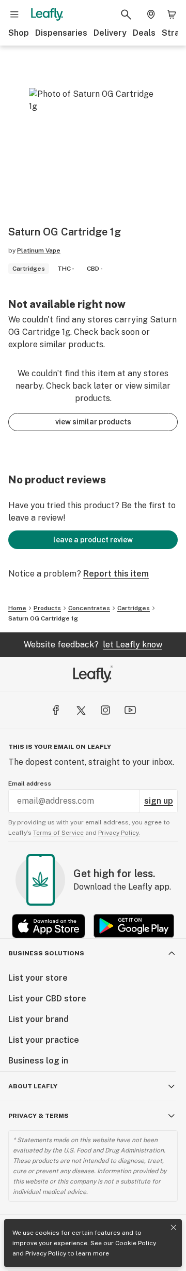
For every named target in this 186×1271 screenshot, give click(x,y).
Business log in (38, 1061)
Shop (18, 33)
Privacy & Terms (38, 1115)
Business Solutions (46, 953)
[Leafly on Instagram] (105, 710)
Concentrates (89, 608)
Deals (144, 33)
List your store (38, 978)
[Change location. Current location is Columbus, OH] (151, 14)
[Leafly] (47, 14)
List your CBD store (47, 998)
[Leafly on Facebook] (55, 710)
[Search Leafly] (126, 14)
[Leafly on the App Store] (48, 926)
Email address (29, 783)
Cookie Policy (135, 1243)
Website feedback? (93, 644)
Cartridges (133, 608)
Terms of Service (58, 832)
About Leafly (32, 1086)
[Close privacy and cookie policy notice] (173, 1227)
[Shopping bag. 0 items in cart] (171, 14)
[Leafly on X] (80, 710)
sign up (158, 801)
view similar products (93, 422)
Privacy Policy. (119, 832)
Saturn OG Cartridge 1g (43, 618)
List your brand (38, 1019)
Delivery (110, 33)
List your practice (43, 1040)
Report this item (116, 574)
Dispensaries (61, 33)
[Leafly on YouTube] (130, 710)
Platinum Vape (38, 250)
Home (17, 608)
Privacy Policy (45, 1253)
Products (47, 608)
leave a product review (93, 540)
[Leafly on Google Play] (134, 926)
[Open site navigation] (14, 14)
